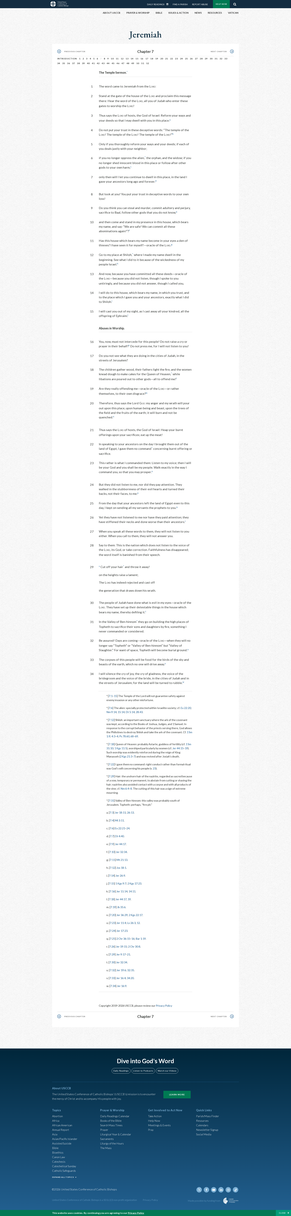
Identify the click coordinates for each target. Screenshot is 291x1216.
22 (171, 58)
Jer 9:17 (121, 954)
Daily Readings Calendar (168, 4)
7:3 (111, 812)
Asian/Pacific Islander (64, 1139)
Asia (54, 1134)
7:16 (112, 891)
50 (137, 63)
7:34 (112, 986)
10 (112, 58)
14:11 (132, 891)
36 (68, 63)
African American (62, 1125)
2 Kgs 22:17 (135, 915)
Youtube (213, 1190)
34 (58, 63)
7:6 (110, 708)
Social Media (203, 1134)
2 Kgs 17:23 (134, 883)
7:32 (112, 970)
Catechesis (58, 1161)
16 (141, 58)
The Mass (106, 1148)
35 (63, 63)
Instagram (228, 1190)
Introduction (67, 58)
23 (176, 58)
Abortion (57, 1116)
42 (98, 63)
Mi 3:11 (119, 820)
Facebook (206, 1190)
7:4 (112, 820)
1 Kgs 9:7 (120, 883)
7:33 (112, 978)
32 (221, 58)
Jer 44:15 (177, 748)
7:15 (111, 883)
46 (118, 63)
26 (191, 58)
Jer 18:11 (120, 812)
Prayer (104, 1129)
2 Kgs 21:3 (126, 756)
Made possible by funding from (204, 1200)
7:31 (111, 800)
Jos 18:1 (121, 867)
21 (166, 58)
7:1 (110, 696)
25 (186, 58)
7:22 (111, 764)
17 (147, 58)
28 (201, 58)
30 (211, 58)
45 (113, 63)
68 (132, 736)
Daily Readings (155, 4)
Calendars (202, 1125)
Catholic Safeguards (64, 1170)
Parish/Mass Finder (207, 1116)
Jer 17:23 (121, 930)
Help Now (221, 4)
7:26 (111, 946)
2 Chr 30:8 (134, 946)
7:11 (112, 859)
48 (128, 63)
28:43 (139, 712)
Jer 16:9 (121, 986)
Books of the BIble (111, 1120)
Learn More (177, 1094)
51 (142, 63)
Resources (202, 1120)
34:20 (130, 978)
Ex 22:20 (186, 708)
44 (108, 63)
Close (282, 1213)
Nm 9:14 (111, 712)
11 (117, 58)
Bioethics (57, 1152)
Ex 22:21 (120, 828)
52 (147, 63)
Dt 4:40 (119, 836)
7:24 (112, 930)
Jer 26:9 (120, 875)
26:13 (130, 812)
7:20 (112, 915)
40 (88, 63)
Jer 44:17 (120, 844)
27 (196, 58)
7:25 (112, 938)
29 (206, 58)
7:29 (111, 776)
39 (83, 63)
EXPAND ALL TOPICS (63, 1177)
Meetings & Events (159, 1125)
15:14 (121, 712)
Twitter (199, 1190)
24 (181, 58)
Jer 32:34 (121, 852)
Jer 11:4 (121, 923)
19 (156, 58)
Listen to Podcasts (143, 1070)
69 (136, 736)
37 (73, 63)
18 (151, 58)
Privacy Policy (164, 1005)
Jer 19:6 (121, 970)
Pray (151, 1129)
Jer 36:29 (121, 915)
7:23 (112, 923)
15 (136, 58)
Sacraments (107, 1139)
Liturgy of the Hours (112, 1143)
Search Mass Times (111, 1125)
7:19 (113, 907)
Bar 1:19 (141, 938)
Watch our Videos (167, 1070)
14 (132, 58)
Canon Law (58, 1157)
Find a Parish (180, 4)
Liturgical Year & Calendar (115, 1134)
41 (93, 63)
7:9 (112, 844)
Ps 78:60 (124, 736)
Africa (55, 1120)
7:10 (111, 852)
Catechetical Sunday (64, 1166)
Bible (55, 1148)
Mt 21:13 (121, 859)
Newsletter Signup (207, 1129)
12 (122, 58)
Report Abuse (200, 4)
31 (216, 58)
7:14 (111, 875)
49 (132, 63)
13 (127, 58)
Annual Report (60, 1129)
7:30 (112, 962)
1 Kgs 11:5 (120, 748)
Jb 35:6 (121, 907)
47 (123, 63)
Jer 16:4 (121, 978)
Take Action (155, 1116)
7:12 (111, 720)
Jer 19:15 (121, 946)
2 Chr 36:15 (123, 938)
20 (161, 58)
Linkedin (221, 1190)
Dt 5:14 (130, 712)
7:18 (111, 744)
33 (225, 58)
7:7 (112, 836)
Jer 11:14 (121, 891)
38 (78, 63)
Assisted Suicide (61, 1143)
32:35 (130, 970)
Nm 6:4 (124, 788)
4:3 (113, 736)
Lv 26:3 (131, 923)
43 (103, 63)
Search (234, 3)
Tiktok (235, 1190)
